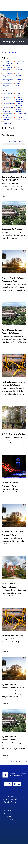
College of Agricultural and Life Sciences (7, 63)
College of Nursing (8, 103)
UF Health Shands (21, 113)
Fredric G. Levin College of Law (20, 80)
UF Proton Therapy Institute (21, 118)
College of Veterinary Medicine (19, 109)
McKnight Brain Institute (7, 114)
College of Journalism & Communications (20, 75)
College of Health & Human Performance (8, 75)
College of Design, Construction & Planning (8, 69)
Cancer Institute (7, 93)
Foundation (7, 813)
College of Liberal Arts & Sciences (8, 80)
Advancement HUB (10, 796)
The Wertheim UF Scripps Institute (8, 122)
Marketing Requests (10, 802)
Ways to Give (7, 134)
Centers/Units (8, 127)
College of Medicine (6, 98)
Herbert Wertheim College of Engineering (8, 85)
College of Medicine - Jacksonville (19, 99)
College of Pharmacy (19, 104)
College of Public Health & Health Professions (8, 109)
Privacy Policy (8, 819)
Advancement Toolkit (11, 799)
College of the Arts (20, 62)
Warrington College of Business (19, 85)
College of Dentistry (19, 94)
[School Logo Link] (13, 775)
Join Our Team (9, 810)
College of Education (19, 68)
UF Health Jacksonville (6, 118)
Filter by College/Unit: (14, 142)
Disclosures (8, 816)
